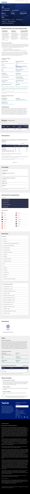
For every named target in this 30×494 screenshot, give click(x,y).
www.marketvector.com (23, 348)
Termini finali (18, 19)
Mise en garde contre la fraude (21, 413)
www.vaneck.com (16, 442)
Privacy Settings (18, 415)
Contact (17, 409)
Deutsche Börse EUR (5, 202)
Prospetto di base (11, 21)
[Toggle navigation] (27, 2)
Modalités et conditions (19, 411)
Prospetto (3, 442)
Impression (17, 414)
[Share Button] (26, 2)
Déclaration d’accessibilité (20, 412)
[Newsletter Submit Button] (27, 406)
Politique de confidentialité (20, 410)
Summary (3, 21)
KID (12, 19)
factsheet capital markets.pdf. (22, 114)
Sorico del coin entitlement (7, 23)
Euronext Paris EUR (5, 206)
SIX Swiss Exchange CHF (6, 199)
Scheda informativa (5, 19)
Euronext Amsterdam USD (6, 204)
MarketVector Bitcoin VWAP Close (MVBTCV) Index (21, 66)
